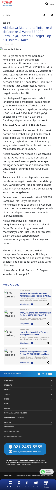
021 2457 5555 (28, 446)
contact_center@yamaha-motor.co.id (27, 452)
